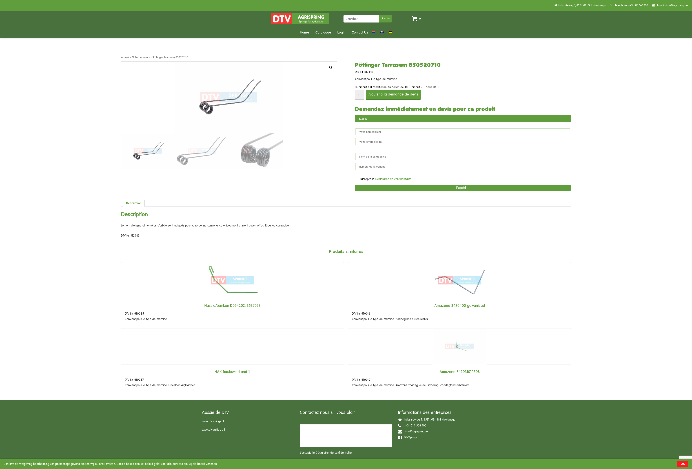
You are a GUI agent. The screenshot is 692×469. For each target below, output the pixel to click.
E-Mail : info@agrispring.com (672, 5)
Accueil (125, 57)
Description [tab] (133, 203)
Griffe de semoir (141, 57)
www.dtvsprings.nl (213, 421)
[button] (331, 67)
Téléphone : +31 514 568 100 (630, 5)
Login (341, 32)
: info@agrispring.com (416, 431)
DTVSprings (410, 437)
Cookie (121, 464)
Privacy (109, 464)
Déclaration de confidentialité (393, 179)
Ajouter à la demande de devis (393, 94)
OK (683, 464)
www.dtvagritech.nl (213, 429)
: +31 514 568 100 (414, 425)
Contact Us (360, 32)
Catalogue (323, 32)
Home (304, 32)
